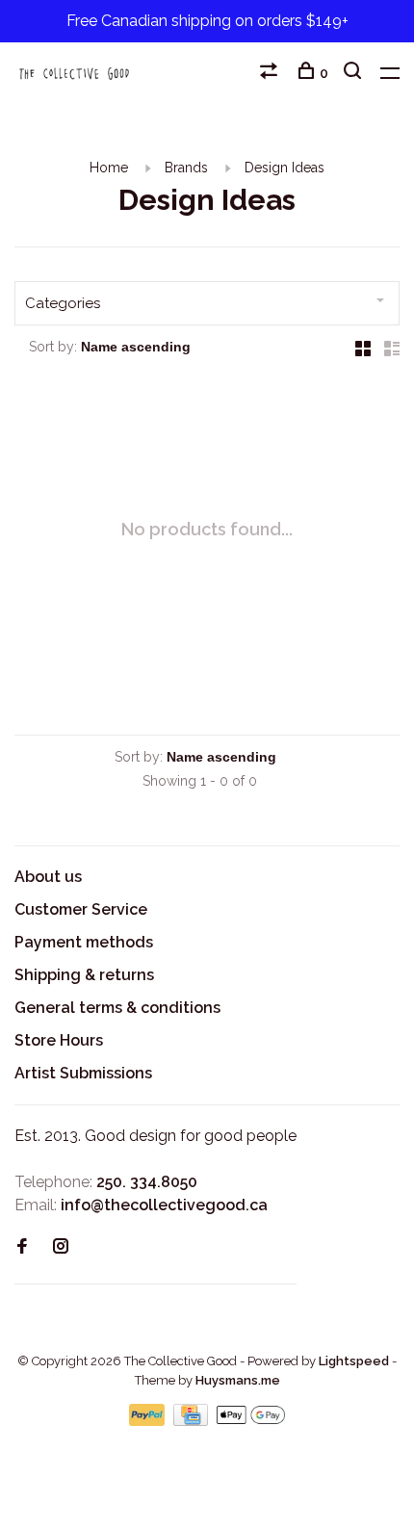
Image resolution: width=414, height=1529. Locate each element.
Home (109, 167)
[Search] (355, 73)
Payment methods (83, 942)
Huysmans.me (237, 1380)
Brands (186, 167)
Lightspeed (354, 1361)
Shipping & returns (84, 975)
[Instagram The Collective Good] (60, 1247)
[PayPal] (148, 1421)
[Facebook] (22, 1247)
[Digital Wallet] (250, 1421)
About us (48, 877)
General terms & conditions (117, 1007)
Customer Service (80, 909)
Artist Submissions (83, 1073)
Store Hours (58, 1040)
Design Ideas (284, 167)
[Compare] (271, 73)
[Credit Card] (192, 1421)
